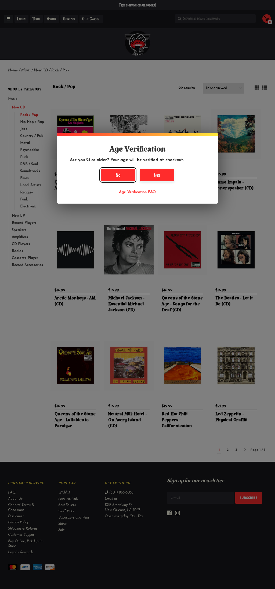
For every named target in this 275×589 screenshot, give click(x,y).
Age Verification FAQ (137, 192)
